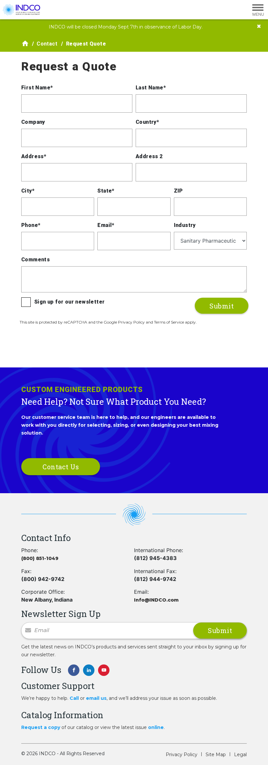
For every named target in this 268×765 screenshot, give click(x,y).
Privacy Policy (181, 754)
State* (105, 191)
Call (74, 698)
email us (96, 698)
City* (27, 191)
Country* (147, 122)
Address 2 (149, 156)
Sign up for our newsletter (69, 302)
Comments (35, 259)
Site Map (216, 754)
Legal (240, 754)
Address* (33, 156)
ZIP (178, 191)
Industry (185, 225)
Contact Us (60, 466)
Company (33, 122)
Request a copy (40, 727)
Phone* (30, 225)
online (156, 727)
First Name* (37, 87)
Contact (47, 44)
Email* (105, 225)
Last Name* (151, 87)
